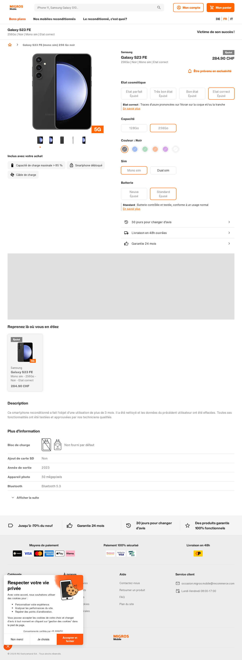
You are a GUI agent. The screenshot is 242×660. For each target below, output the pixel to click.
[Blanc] (175, 149)
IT (231, 19)
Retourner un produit (132, 590)
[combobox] (94, 7)
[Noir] (124, 149)
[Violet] (165, 149)
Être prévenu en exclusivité (212, 71)
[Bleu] (134, 149)
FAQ (122, 597)
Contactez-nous (129, 583)
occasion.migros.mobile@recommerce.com (208, 583)
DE (218, 19)
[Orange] (155, 149)
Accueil (10, 44)
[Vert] (145, 149)
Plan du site (126, 604)
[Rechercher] (159, 7)
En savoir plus (131, 108)
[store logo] (16, 7)
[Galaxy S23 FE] (25, 352)
